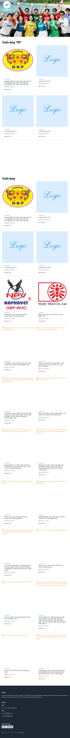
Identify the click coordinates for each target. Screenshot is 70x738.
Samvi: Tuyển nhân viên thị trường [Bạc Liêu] (17, 671)
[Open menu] (67, 5)
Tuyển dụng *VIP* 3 (10, 131)
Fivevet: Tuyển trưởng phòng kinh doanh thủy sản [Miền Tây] (17, 618)
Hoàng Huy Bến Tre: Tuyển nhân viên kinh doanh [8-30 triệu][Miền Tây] (52, 517)
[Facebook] (3, 727)
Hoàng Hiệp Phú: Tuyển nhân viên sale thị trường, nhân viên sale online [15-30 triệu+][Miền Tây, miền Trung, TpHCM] (17, 82)
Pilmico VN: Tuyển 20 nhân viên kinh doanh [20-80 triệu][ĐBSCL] (15, 517)
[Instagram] (9, 727)
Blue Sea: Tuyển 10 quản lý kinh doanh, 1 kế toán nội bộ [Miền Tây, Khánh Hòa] (52, 414)
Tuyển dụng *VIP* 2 (45, 81)
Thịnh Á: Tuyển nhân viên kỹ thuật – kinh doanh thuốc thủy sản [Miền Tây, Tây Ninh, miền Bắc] (51, 364)
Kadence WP (21, 732)
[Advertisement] (35, 158)
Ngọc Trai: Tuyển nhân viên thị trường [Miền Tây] (51, 315)
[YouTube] (11, 727)
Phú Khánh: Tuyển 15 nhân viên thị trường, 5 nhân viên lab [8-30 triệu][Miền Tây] (17, 364)
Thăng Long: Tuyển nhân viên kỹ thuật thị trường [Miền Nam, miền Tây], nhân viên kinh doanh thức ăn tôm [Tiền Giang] (52, 672)
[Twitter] (6, 727)
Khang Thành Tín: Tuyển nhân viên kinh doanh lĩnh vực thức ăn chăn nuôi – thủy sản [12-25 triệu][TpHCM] (17, 466)
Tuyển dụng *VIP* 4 (45, 131)
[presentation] (18, 61)
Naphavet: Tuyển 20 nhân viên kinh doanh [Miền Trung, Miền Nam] (15, 315)
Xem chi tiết (7, 89)
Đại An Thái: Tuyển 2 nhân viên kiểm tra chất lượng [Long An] (51, 566)
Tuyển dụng (7, 79)
